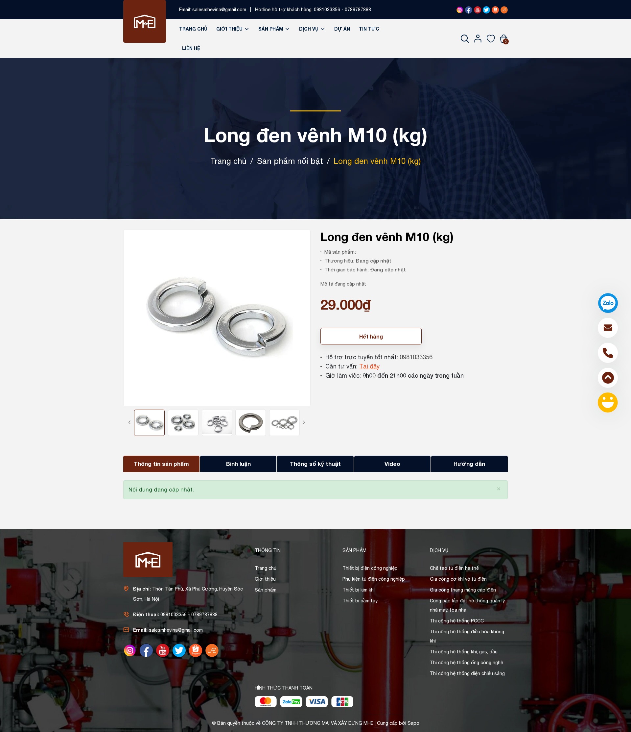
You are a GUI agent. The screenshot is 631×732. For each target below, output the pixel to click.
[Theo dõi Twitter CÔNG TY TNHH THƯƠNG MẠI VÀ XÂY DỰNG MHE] (486, 9)
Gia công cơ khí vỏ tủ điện (458, 579)
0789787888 (358, 9)
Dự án (342, 29)
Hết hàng (371, 336)
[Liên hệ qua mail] (608, 328)
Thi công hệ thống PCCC (457, 620)
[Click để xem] (217, 318)
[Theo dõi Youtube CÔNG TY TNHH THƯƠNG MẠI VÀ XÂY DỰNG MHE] (477, 9)
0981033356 (327, 9)
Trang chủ (193, 29)
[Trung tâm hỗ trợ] (608, 402)
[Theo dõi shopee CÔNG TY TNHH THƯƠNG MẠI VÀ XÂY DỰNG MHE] (495, 9)
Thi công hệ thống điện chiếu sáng (467, 673)
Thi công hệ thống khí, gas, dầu (464, 651)
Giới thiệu (230, 29)
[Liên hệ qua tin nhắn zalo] (608, 303)
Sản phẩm (271, 29)
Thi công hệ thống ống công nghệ (466, 662)
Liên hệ (191, 48)
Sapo (413, 723)
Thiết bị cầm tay (360, 600)
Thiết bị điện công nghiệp (370, 568)
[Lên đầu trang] (608, 378)
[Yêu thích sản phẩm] (491, 38)
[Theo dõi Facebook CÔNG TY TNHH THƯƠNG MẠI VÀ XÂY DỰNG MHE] (468, 9)
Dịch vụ (309, 29)
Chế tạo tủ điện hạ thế (454, 568)
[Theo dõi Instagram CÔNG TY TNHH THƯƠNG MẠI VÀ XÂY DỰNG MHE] (459, 9)
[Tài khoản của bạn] (478, 38)
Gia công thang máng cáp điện (463, 590)
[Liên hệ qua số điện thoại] (608, 353)
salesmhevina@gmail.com (219, 9)
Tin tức (369, 29)
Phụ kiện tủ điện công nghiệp (373, 579)
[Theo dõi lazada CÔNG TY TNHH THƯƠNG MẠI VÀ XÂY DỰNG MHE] (504, 9)
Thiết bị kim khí (358, 590)
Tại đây (369, 366)
